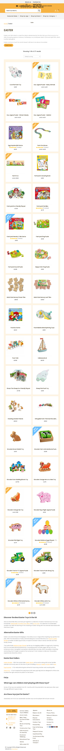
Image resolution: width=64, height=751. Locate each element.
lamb (38, 664)
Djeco (28, 623)
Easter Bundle (8, 662)
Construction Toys (25, 728)
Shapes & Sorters (38, 731)
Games (22, 742)
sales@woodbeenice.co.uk (11, 718)
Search (39, 10)
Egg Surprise (7, 667)
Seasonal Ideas (12, 16)
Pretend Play (36, 724)
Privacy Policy (51, 713)
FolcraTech (15, 749)
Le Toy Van (36, 623)
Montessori (36, 715)
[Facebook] (6, 728)
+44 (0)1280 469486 (11, 724)
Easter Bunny (30, 662)
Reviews (49, 724)
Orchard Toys (22, 623)
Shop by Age (24, 16)
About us (28, 2)
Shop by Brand (36, 16)
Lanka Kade (14, 623)
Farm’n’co (7, 670)
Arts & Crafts (23, 715)
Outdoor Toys (37, 722)
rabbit (43, 664)
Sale (32, 22)
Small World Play (37, 734)
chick (48, 664)
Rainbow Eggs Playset (20, 645)
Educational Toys (25, 739)
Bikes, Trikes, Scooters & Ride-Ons (25, 719)
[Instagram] (14, 728)
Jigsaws (35, 710)
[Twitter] (10, 728)
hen (55, 664)
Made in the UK (37, 713)
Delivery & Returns (52, 715)
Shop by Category (49, 16)
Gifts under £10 (24, 744)
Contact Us (37, 2)
